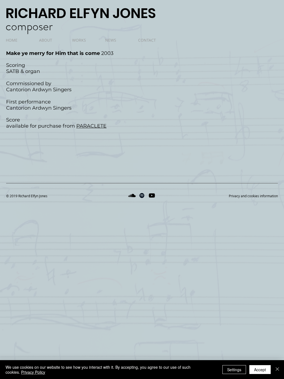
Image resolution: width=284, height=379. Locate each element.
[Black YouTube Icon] (152, 195)
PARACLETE (91, 126)
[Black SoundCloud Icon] (132, 195)
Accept (260, 369)
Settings (234, 369)
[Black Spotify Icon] (142, 195)
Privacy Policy (33, 372)
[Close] (277, 370)
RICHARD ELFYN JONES (81, 13)
